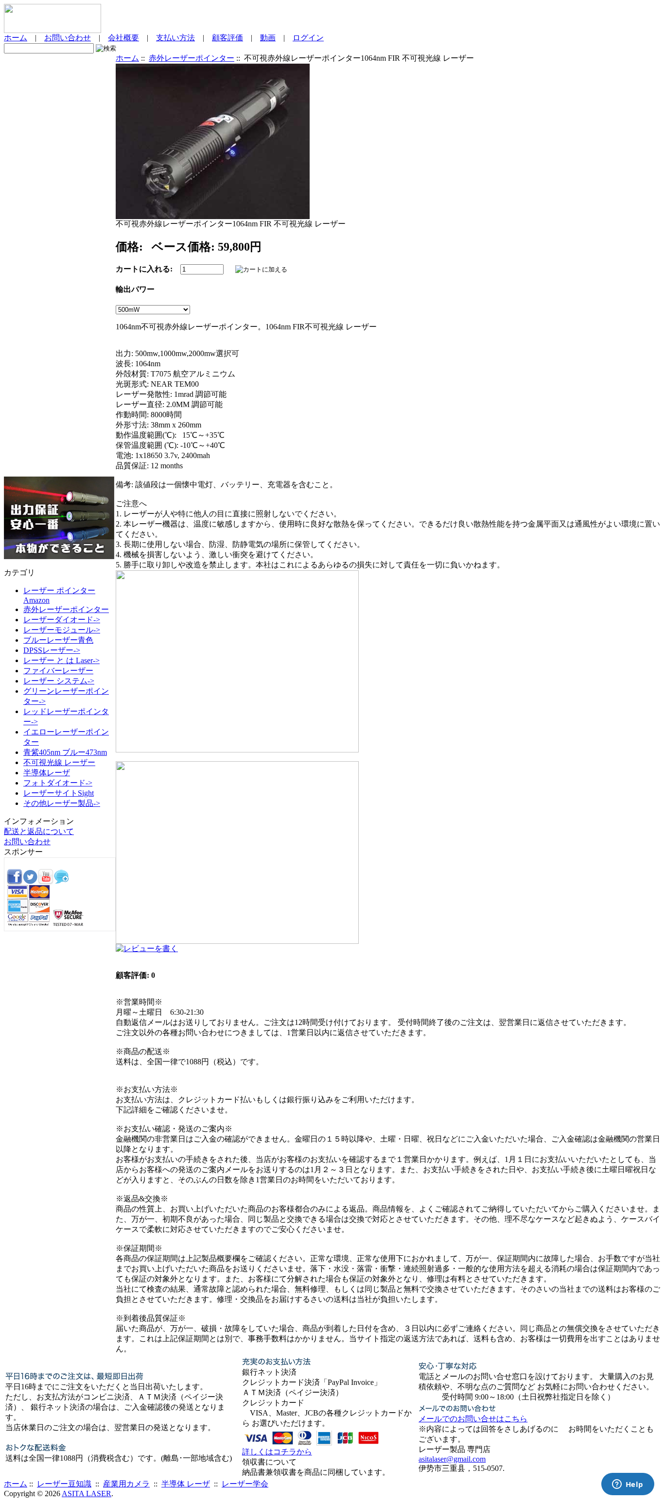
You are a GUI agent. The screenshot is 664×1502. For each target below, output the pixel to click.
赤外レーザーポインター (191, 58)
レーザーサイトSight (58, 793)
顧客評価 (227, 38)
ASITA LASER (86, 1493)
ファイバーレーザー (58, 670)
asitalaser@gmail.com (452, 1459)
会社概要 (123, 38)
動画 (268, 38)
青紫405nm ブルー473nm (65, 752)
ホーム (15, 38)
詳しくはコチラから (277, 1452)
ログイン (308, 38)
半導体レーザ (46, 772)
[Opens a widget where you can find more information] (627, 1485)
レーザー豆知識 (64, 1484)
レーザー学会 (245, 1484)
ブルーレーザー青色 (58, 640)
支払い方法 (175, 38)
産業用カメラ (126, 1484)
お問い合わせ (67, 38)
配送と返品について (39, 831)
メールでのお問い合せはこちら (473, 1419)
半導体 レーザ (185, 1484)
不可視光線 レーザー (59, 762)
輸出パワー (135, 289)
